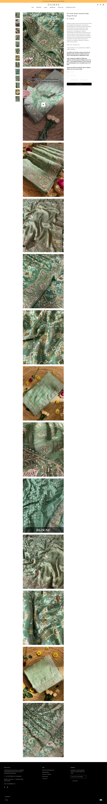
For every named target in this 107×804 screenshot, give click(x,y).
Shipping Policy (45, 772)
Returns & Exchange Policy (48, 770)
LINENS (45, 7)
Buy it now (79, 84)
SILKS (33, 7)
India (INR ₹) (7, 796)
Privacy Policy (45, 776)
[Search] (100, 4)
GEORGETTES (52, 7)
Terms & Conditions (46, 774)
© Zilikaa (6, 800)
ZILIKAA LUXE (60, 7)
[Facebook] (4, 787)
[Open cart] (103, 4)
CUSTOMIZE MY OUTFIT (70, 7)
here (81, 69)
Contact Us (44, 778)
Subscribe (75, 780)
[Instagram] (7, 787)
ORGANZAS (38, 7)
